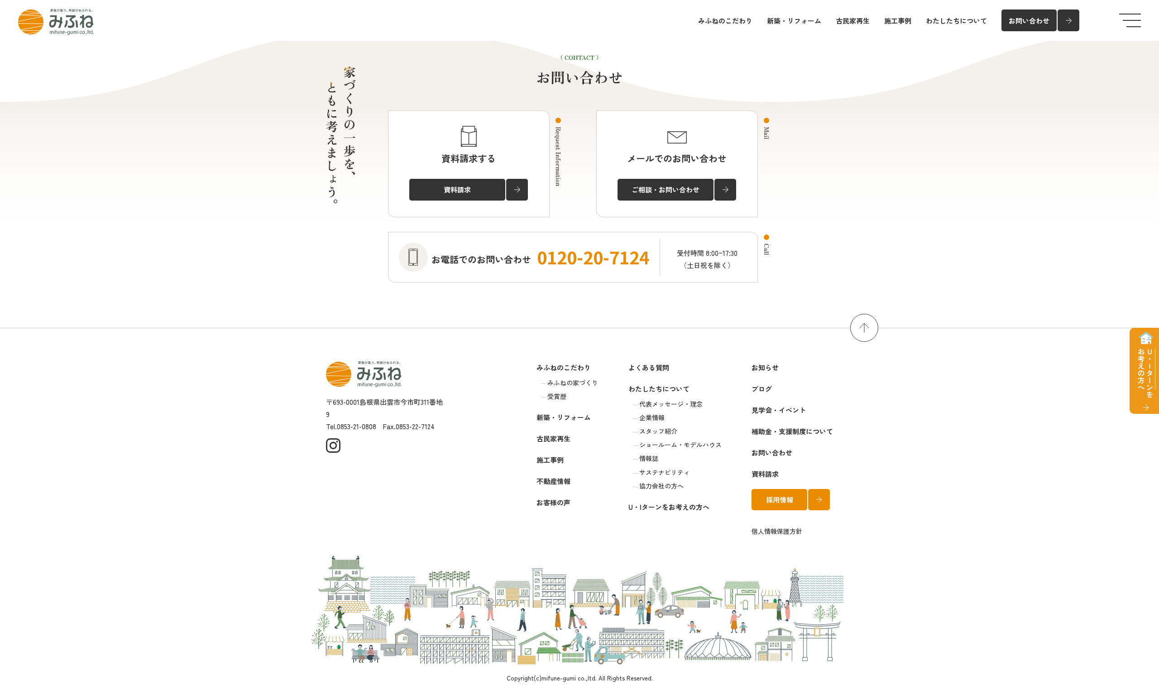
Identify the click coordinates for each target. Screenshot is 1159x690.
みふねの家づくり (572, 382)
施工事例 (897, 20)
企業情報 (652, 417)
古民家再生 (853, 20)
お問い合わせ (772, 452)
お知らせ (765, 367)
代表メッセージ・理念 (671, 403)
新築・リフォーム (794, 20)
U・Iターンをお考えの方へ (668, 507)
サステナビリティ (664, 472)
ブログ (762, 388)
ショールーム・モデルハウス (680, 444)
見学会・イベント (779, 410)
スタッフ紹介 (658, 431)
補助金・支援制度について (792, 431)
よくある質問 (648, 367)
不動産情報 (553, 481)
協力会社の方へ (661, 485)
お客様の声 (553, 502)
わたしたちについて (956, 20)
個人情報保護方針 (777, 531)
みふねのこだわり (725, 20)
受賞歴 (556, 396)
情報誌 (648, 458)
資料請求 (765, 474)
